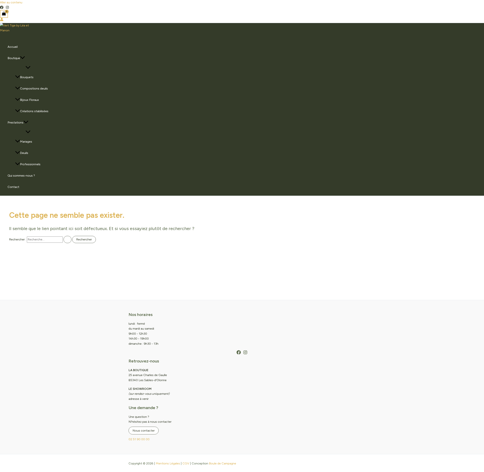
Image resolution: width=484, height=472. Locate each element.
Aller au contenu (11, 2)
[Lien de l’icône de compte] (1, 20)
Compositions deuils (34, 88)
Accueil (13, 47)
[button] (22, 58)
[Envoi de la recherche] (67, 239)
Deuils (24, 153)
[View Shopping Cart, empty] (4, 14)
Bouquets (26, 77)
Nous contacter (144, 430)
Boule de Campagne (222, 463)
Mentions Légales (168, 463)
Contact (13, 187)
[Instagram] (7, 8)
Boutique (14, 58)
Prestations (15, 122)
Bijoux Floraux (29, 100)
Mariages (26, 141)
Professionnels (30, 164)
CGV (185, 463)
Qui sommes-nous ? (21, 175)
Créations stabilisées (34, 111)
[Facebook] (1, 8)
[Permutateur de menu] (28, 68)
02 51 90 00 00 (139, 439)
